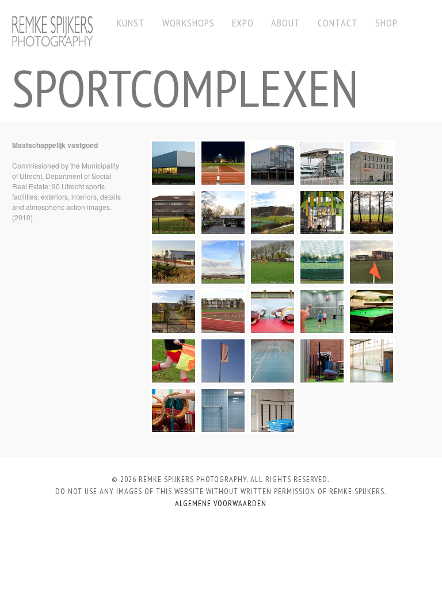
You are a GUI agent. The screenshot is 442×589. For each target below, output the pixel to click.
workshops (188, 22)
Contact (338, 22)
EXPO (243, 22)
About (285, 22)
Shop (386, 22)
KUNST (131, 22)
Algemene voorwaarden (220, 503)
